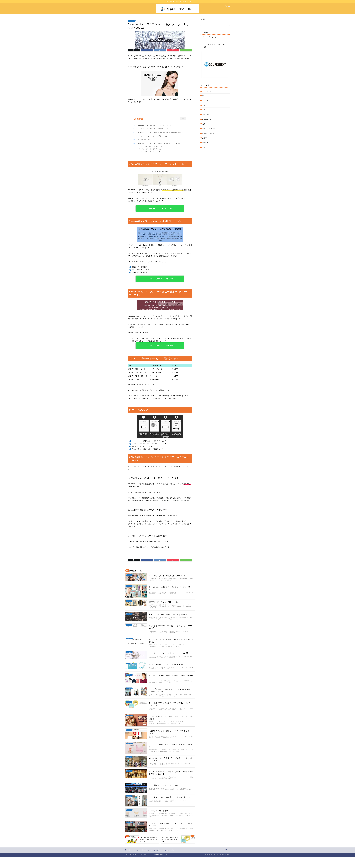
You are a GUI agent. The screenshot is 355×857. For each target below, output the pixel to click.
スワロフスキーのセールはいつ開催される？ (152, 136)
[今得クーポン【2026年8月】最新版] (177, 12)
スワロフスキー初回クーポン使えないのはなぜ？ (154, 146)
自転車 (204, 138)
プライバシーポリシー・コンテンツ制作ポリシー (138, 854)
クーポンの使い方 (144, 140)
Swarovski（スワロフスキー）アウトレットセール (155, 125)
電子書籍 (205, 142)
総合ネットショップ (209, 133)
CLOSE (183, 118)
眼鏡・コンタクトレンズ (210, 128)
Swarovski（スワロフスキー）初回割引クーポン (154, 129)
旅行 (203, 124)
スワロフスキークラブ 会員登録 (160, 279)
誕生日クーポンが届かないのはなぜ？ (151, 149)
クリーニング (206, 91)
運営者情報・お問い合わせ (160, 854)
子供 (203, 110)
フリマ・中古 (206, 100)
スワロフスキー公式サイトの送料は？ (151, 151)
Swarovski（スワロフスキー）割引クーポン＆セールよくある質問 (160, 143)
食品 (203, 147)
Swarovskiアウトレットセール (160, 208)
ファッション (132, 20)
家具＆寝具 (206, 114)
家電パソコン (206, 119)
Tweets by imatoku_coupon (209, 37)
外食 (203, 105)
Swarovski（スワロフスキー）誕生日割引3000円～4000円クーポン (160, 132)
